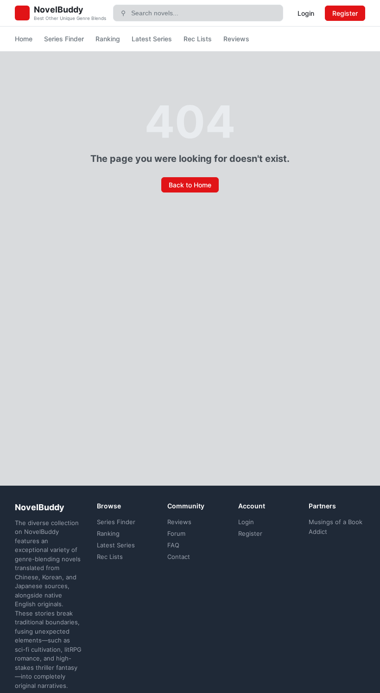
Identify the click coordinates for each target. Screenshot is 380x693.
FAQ (173, 545)
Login (306, 13)
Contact (178, 556)
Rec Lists (198, 39)
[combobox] (204, 13)
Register (345, 13)
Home (23, 39)
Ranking (107, 39)
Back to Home (190, 185)
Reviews (236, 39)
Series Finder (64, 39)
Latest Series (152, 39)
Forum (176, 533)
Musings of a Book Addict (335, 526)
